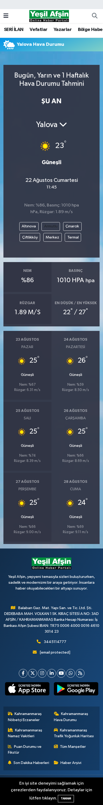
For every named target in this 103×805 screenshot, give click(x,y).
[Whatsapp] (70, 673)
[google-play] (76, 690)
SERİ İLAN (14, 29)
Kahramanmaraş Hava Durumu (71, 717)
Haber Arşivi (70, 763)
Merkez (52, 237)
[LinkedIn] (51, 673)
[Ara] (95, 16)
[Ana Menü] (5, 16)
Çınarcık (72, 226)
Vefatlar (38, 29)
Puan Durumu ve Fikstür (25, 749)
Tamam (66, 798)
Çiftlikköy (30, 237)
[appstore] (27, 690)
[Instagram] (42, 673)
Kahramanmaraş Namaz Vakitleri (25, 733)
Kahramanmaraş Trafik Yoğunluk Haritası (74, 733)
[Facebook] (23, 673)
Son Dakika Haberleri (31, 763)
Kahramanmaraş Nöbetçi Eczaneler (25, 717)
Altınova (29, 226)
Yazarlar (63, 29)
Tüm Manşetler (73, 747)
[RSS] (80, 673)
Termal (73, 237)
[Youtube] (61, 673)
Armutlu (51, 226)
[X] (32, 673)
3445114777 (55, 642)
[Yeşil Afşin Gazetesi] (49, 15)
